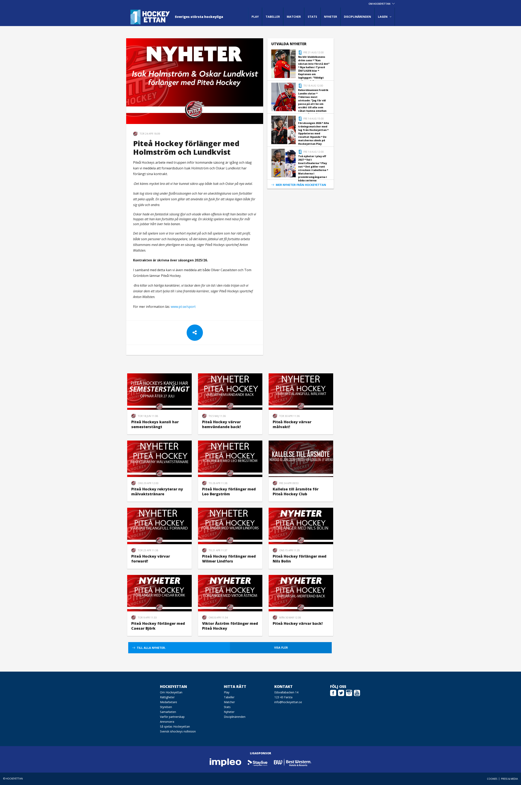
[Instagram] (349, 692)
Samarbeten (168, 712)
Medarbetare (168, 702)
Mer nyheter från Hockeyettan (301, 185)
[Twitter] (341, 692)
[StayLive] (258, 762)
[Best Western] (292, 762)
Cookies (492, 779)
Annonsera (167, 722)
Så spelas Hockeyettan (175, 726)
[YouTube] (357, 692)
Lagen (382, 17)
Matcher (294, 17)
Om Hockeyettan (171, 692)
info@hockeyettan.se (288, 702)
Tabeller (273, 17)
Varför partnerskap (172, 717)
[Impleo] (226, 762)
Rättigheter (167, 697)
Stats (312, 17)
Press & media (509, 779)
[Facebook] (333, 692)
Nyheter (330, 17)
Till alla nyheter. (151, 648)
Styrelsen (166, 707)
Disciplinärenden (357, 17)
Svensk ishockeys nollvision (178, 731)
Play (255, 17)
